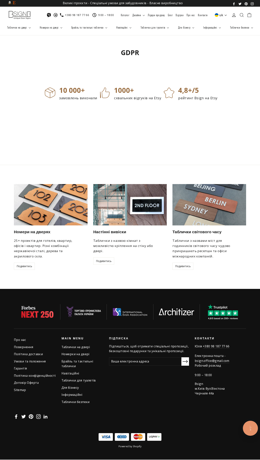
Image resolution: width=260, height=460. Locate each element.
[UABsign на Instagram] (252, 3)
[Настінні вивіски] (130, 204)
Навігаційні (122, 27)
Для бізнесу (184, 27)
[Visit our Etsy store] (14, 2)
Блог (170, 15)
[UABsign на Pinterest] (246, 3)
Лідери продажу (156, 15)
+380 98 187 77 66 (216, 346)
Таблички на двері (17, 27)
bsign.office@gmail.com (212, 361)
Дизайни (137, 15)
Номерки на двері (49, 27)
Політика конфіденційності (35, 375)
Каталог (125, 15)
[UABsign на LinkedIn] (45, 416)
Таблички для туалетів (153, 27)
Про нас (191, 15)
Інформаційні (210, 27)
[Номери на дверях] (51, 204)
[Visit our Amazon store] (9, 2)
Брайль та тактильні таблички (87, 27)
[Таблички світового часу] (209, 204)
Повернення (23, 347)
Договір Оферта (26, 383)
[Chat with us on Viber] (50, 15)
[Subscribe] (185, 361)
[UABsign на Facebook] (233, 3)
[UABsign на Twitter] (240, 3)
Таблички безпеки (240, 27)
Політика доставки (28, 354)
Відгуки (179, 15)
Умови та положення (30, 361)
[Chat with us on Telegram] (56, 15)
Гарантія (20, 368)
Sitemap (20, 390)
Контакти (202, 15)
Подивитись (24, 266)
